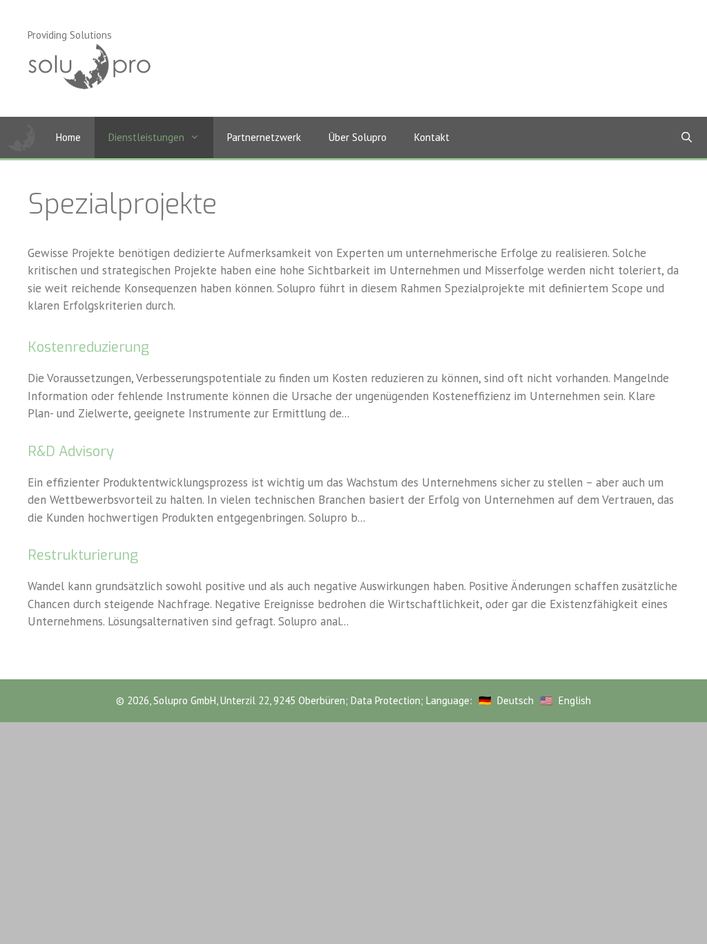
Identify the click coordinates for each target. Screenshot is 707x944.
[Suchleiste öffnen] (686, 137)
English (575, 700)
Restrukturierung (83, 555)
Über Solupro (358, 137)
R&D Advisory (71, 451)
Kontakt (431, 137)
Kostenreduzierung (88, 347)
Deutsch (515, 700)
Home (68, 137)
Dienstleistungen (146, 137)
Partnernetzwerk (264, 137)
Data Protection (385, 700)
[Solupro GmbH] (21, 137)
